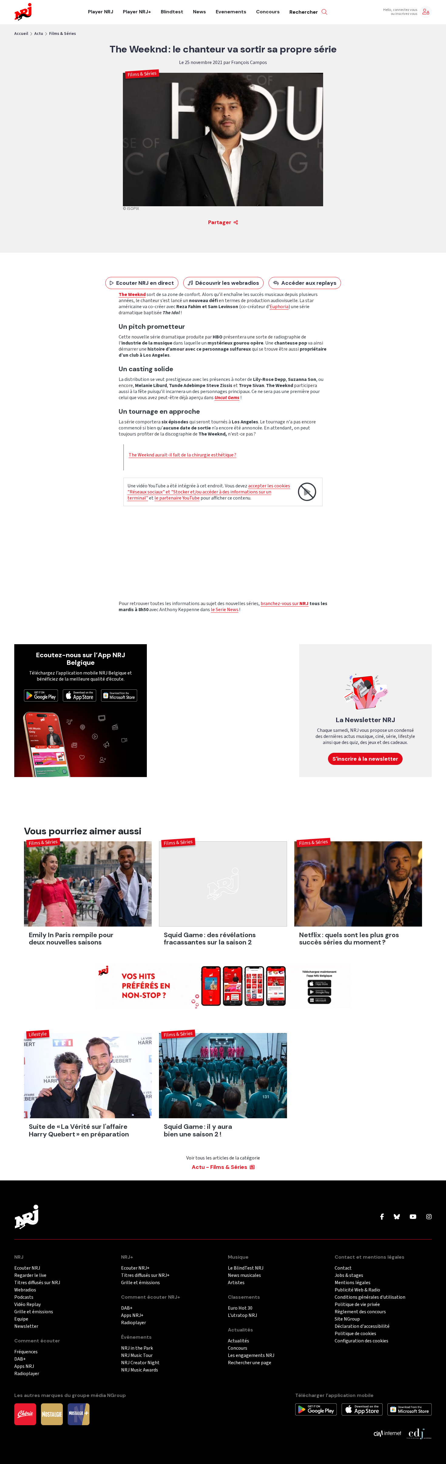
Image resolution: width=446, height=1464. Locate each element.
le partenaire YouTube (177, 498)
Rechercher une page (249, 1363)
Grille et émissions (33, 1312)
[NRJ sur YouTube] (413, 1217)
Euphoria (279, 306)
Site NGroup (347, 1319)
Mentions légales (352, 1283)
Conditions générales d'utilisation (370, 1297)
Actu (38, 34)
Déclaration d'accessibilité (362, 1326)
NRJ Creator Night (140, 1363)
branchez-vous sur (280, 603)
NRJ (304, 603)
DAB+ (20, 1359)
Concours (268, 12)
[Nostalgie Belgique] (52, 1414)
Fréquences (26, 1352)
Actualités (238, 1341)
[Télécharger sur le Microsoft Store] (119, 695)
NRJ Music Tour (137, 1355)
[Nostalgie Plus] (79, 1414)
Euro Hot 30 (240, 1308)
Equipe (21, 1319)
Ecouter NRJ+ (135, 1268)
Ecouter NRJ (27, 1268)
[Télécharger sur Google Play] (41, 695)
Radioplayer (26, 1374)
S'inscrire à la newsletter (365, 758)
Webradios (25, 1290)
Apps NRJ (24, 1366)
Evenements (231, 12)
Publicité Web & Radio (357, 1290)
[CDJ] (419, 1433)
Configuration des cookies (361, 1341)
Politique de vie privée (357, 1304)
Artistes (236, 1283)
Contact (343, 1268)
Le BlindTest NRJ (245, 1268)
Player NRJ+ (137, 12)
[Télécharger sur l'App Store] (79, 695)
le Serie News (224, 609)
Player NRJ (100, 12)
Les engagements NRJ (251, 1355)
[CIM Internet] (387, 1433)
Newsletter (26, 1326)
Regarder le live (30, 1275)
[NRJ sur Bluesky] (397, 1217)
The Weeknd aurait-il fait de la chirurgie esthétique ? (182, 455)
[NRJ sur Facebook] (382, 1217)
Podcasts (23, 1297)
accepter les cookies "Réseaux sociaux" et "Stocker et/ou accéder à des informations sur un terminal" (208, 492)
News (199, 12)
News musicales (244, 1275)
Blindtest (172, 12)
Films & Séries (62, 34)
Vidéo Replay (27, 1304)
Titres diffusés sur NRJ (37, 1283)
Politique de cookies (355, 1334)
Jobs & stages (349, 1275)
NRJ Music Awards (139, 1370)
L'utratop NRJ (242, 1315)
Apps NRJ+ (132, 1315)
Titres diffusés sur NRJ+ (145, 1275)
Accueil (21, 34)
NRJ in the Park (137, 1348)
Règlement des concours (360, 1312)
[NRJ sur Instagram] (429, 1217)
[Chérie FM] (25, 1414)
